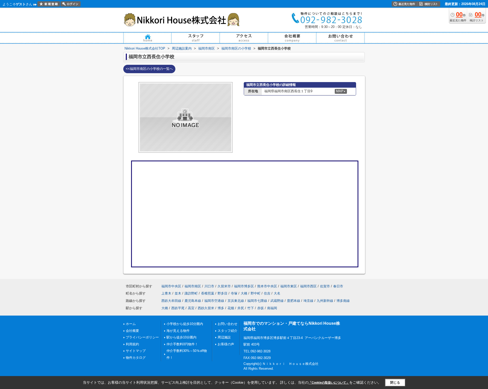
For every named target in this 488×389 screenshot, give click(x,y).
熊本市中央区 (267, 286)
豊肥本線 (293, 301)
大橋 (244, 293)
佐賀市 (325, 286)
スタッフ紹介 (227, 331)
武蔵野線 (277, 301)
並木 (178, 293)
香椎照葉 (207, 293)
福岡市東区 (288, 286)
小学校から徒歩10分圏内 (184, 324)
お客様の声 (226, 344)
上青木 (166, 293)
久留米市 (224, 286)
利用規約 (132, 344)
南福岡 (272, 308)
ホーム (131, 324)
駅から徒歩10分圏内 (181, 337)
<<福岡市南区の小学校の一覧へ (149, 69)
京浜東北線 (235, 301)
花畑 (230, 308)
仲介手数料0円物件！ (182, 344)
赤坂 (260, 308)
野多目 (222, 293)
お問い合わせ (227, 324)
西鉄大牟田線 (171, 301)
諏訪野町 (191, 293)
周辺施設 (224, 337)
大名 (277, 293)
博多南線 (343, 301)
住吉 (267, 293)
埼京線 (308, 301)
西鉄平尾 (178, 308)
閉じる (395, 382)
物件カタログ (136, 358)
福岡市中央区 (171, 286)
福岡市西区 (308, 286)
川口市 (209, 286)
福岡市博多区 (244, 286)
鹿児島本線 (193, 301)
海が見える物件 (178, 331)
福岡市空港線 (214, 301)
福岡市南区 (193, 286)
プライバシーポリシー (142, 337)
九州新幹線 (325, 301)
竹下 (250, 308)
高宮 (191, 308)
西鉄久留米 (206, 308)
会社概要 (132, 331)
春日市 (338, 286)
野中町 (256, 293)
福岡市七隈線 (257, 301)
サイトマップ (136, 351)
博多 (221, 308)
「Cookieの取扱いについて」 (329, 382)
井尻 (240, 308)
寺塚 (234, 293)
